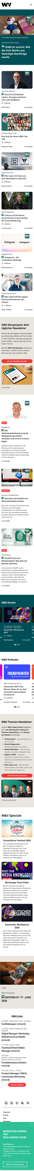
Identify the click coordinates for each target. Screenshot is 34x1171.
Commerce (5, 491)
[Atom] (27, 1103)
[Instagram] (11, 1103)
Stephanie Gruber (7, 146)
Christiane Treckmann (10, 702)
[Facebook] (17, 1103)
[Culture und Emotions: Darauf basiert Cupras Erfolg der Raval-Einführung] (17, 200)
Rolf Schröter (6, 107)
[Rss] (22, 1103)
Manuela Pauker (7, 186)
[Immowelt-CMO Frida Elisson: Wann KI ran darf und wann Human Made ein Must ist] (17, 672)
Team (4, 1118)
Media (4, 423)
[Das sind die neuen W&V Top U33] (17, 122)
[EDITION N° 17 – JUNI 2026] (17, 973)
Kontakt (5, 1115)
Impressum (6, 1112)
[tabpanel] (17, 624)
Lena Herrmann (6, 228)
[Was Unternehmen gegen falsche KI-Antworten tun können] (17, 282)
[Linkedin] (6, 1103)
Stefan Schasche (7, 310)
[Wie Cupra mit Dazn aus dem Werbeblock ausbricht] (17, 161)
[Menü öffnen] (30, 4)
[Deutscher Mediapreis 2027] (17, 614)
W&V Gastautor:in (7, 267)
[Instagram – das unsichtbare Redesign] (17, 243)
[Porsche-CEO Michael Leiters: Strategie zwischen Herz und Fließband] (17, 80)
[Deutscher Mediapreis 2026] (17, 927)
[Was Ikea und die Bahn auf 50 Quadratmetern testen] (17, 477)
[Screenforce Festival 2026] (17, 840)
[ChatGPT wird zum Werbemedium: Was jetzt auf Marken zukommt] (17, 537)
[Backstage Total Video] (17, 882)
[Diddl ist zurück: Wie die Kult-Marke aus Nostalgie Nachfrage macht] (17, 25)
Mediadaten (7, 1121)
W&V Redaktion (9, 640)
